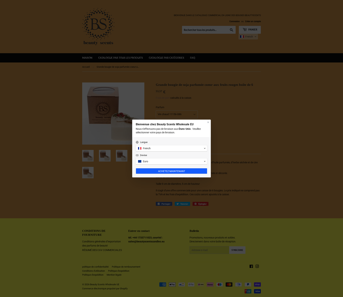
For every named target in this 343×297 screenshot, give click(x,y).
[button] (171, 148)
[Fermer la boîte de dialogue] (208, 122)
